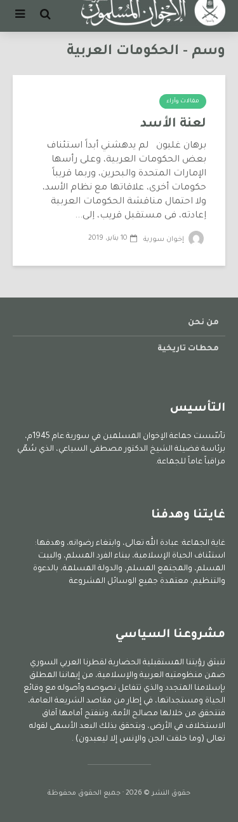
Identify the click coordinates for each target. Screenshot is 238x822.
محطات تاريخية (188, 349)
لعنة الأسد (173, 125)
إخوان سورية (164, 239)
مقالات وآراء (182, 102)
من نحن (203, 323)
